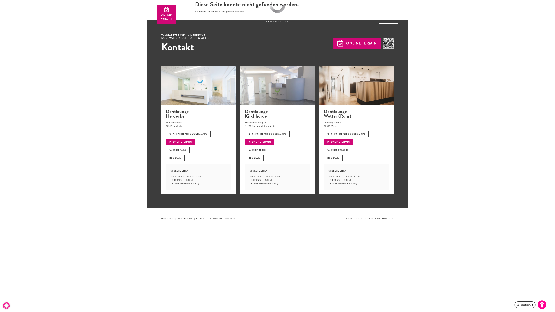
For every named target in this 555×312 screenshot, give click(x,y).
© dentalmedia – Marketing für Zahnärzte (370, 219)
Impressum (167, 219)
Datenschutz (184, 219)
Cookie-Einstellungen (222, 219)
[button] (357, 43)
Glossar (200, 219)
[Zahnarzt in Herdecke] (277, 13)
